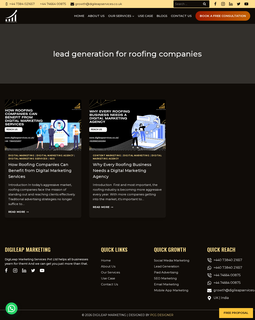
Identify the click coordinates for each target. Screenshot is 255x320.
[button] (236, 313)
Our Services (110, 272)
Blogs (162, 16)
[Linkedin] (231, 4)
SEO (52, 158)
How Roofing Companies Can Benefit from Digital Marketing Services (40, 170)
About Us (108, 266)
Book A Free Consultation (223, 16)
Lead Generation (166, 266)
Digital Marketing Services (28, 158)
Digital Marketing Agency (55, 155)
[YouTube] (246, 4)
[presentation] (43, 125)
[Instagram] (223, 4)
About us (96, 16)
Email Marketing (166, 284)
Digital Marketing (21, 155)
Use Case (145, 16)
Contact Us (181, 16)
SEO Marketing (165, 278)
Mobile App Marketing (171, 290)
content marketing (107, 155)
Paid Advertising (166, 272)
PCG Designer (161, 315)
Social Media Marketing (171, 260)
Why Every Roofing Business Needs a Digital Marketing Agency (122, 170)
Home (79, 16)
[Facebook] (215, 4)
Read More (18, 211)
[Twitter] (238, 4)
